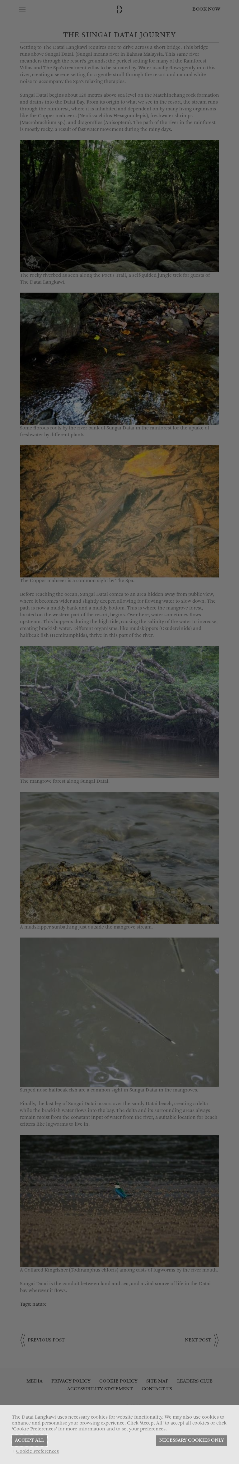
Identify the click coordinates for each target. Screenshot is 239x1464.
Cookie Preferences (37, 1451)
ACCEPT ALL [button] (29, 1440)
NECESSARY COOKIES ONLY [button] (191, 1440)
